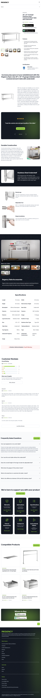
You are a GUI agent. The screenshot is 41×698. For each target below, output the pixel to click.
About (3, 667)
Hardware (3, 645)
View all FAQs (36, 438)
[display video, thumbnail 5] (6, 54)
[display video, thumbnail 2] (14, 50)
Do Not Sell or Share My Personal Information (10, 687)
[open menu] (39, 2)
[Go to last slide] (14, 134)
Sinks (3, 659)
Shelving (3, 649)
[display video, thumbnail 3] (18, 50)
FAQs (3, 671)
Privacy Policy (4, 683)
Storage (3, 653)
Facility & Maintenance (6, 647)
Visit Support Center (20, 493)
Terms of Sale (4, 685)
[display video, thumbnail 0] (5, 267)
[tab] (19, 134)
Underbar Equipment (5, 655)
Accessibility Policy (5, 681)
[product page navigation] (20, 6)
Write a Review (12, 382)
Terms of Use (4, 679)
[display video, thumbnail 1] (10, 50)
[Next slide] (26, 134)
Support (3, 669)
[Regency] (5, 2)
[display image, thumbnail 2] (6, 50)
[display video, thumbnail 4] (2, 54)
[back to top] (38, 624)
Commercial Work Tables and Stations (9, 643)
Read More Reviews (20, 128)
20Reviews (31, 22)
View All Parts (36, 545)
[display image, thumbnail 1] (2, 50)
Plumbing (3, 657)
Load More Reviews (21, 426)
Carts (3, 651)
